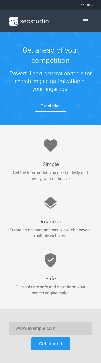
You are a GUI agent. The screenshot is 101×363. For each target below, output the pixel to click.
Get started (51, 105)
